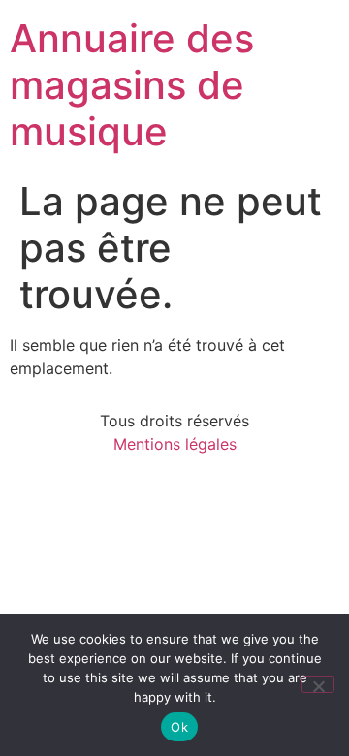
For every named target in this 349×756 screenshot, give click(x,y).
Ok (179, 727)
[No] (317, 684)
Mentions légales (175, 444)
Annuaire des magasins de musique (132, 85)
